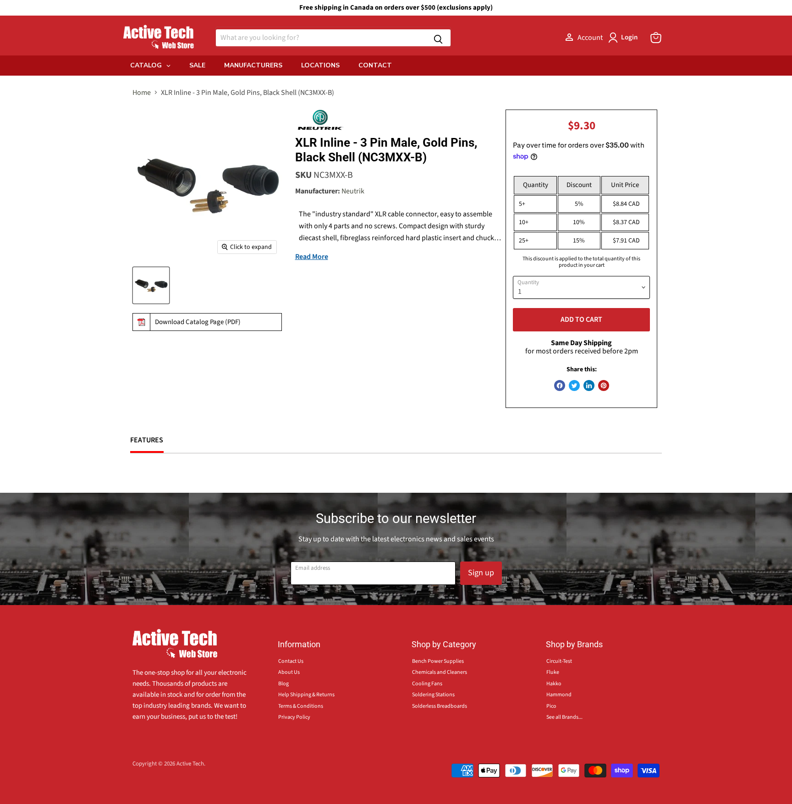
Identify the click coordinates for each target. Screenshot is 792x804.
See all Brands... (564, 717)
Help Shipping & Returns (306, 695)
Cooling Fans (427, 684)
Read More (311, 257)
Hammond (559, 695)
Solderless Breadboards (439, 706)
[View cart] (656, 38)
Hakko (553, 684)
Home (141, 92)
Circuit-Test (559, 661)
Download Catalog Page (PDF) (198, 322)
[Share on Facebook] (559, 385)
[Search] (438, 37)
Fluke (552, 672)
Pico (551, 706)
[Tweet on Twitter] (574, 385)
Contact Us (290, 661)
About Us (289, 672)
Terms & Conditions (300, 706)
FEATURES (147, 440)
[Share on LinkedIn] (588, 385)
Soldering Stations (433, 695)
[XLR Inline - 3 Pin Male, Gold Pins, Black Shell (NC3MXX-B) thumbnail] (151, 285)
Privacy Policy (294, 717)
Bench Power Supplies (438, 661)
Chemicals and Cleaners (439, 672)
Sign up (481, 572)
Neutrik (352, 191)
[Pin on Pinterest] (603, 385)
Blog (283, 684)
